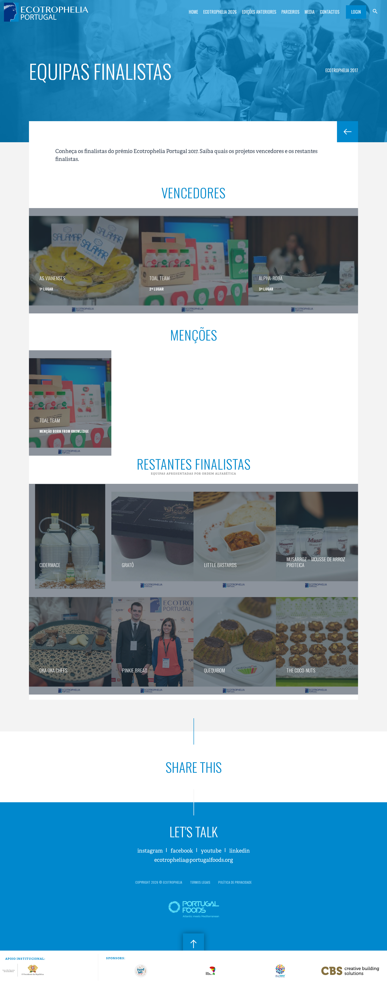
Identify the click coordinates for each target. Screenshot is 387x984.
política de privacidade (235, 882)
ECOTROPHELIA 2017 (341, 70)
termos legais (200, 882)
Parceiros (290, 12)
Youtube (211, 851)
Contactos (329, 12)
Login (356, 12)
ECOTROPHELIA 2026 (220, 12)
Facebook (182, 851)
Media (310, 12)
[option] (141, 970)
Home (193, 12)
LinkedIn (239, 851)
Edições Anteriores (259, 12)
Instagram (150, 851)
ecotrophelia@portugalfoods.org (193, 860)
